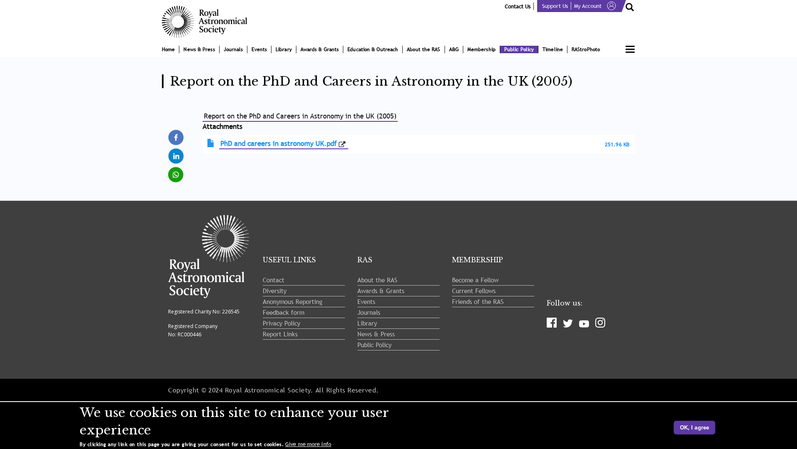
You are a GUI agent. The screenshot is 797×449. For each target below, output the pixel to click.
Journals (233, 49)
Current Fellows (474, 290)
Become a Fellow (475, 280)
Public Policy (519, 49)
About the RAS (423, 49)
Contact (273, 280)
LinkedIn (176, 152)
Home (168, 49)
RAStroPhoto (586, 49)
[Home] (207, 22)
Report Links (280, 334)
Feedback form (283, 312)
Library (284, 49)
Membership (481, 49)
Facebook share (176, 137)
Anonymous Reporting (293, 301)
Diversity (274, 290)
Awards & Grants (320, 49)
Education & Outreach (372, 49)
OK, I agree (694, 427)
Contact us (518, 6)
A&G (454, 49)
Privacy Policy (281, 323)
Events (259, 49)
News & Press (199, 49)
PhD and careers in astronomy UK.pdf (278, 143)
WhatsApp (176, 170)
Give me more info (308, 444)
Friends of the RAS (478, 301)
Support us (555, 6)
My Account (587, 6)
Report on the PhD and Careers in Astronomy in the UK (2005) (300, 116)
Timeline (553, 49)
